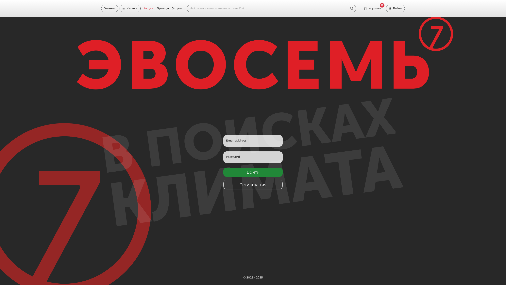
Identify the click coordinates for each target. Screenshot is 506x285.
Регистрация (253, 184)
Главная (109, 8)
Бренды (163, 8)
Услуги (177, 8)
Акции (149, 8)
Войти (397, 8)
